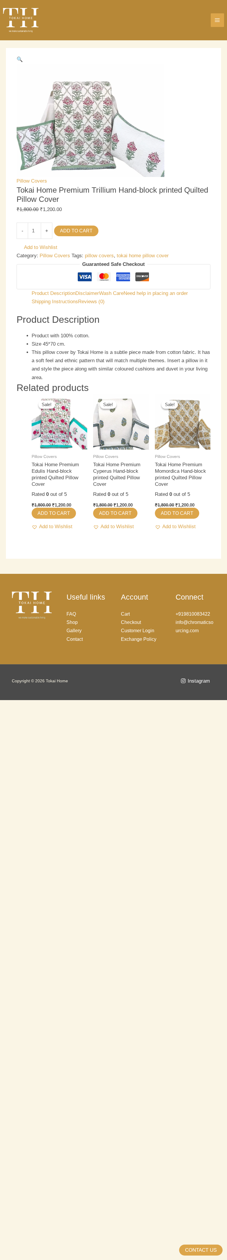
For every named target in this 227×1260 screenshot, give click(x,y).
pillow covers (99, 255)
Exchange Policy (138, 639)
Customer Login (137, 630)
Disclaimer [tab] (87, 293)
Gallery (74, 630)
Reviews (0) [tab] (91, 301)
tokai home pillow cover (143, 255)
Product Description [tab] (53, 293)
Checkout (131, 622)
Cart (125, 614)
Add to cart (76, 230)
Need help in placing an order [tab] (156, 293)
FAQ (71, 614)
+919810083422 (193, 614)
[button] (20, 59)
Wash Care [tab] (111, 293)
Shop (72, 622)
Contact (75, 639)
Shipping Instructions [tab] (55, 301)
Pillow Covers (32, 181)
